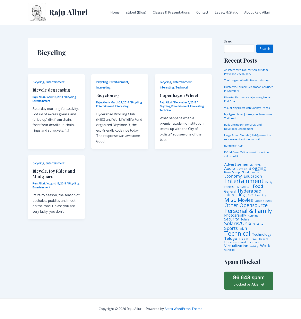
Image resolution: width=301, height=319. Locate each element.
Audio (229, 168)
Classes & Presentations (171, 12)
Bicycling (38, 82)
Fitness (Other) (243, 187)
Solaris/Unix (237, 223)
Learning (260, 195)
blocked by (249, 280)
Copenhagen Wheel (179, 95)
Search (228, 41)
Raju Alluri (68, 12)
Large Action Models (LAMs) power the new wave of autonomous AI (247, 137)
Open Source (263, 200)
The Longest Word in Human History (246, 80)
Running (253, 216)
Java (250, 195)
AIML (257, 165)
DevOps (255, 172)
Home (115, 12)
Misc (230, 200)
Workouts (229, 250)
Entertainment (55, 82)
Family (268, 182)
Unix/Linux (253, 242)
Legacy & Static (226, 12)
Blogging (257, 168)
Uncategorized (235, 242)
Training (243, 239)
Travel (253, 239)
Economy (233, 176)
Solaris (245, 219)
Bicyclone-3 (108, 95)
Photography (235, 215)
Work (265, 246)
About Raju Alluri (257, 12)
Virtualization (236, 246)
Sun (243, 228)
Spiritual (258, 224)
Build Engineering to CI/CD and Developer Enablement (243, 127)
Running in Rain (233, 145)
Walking (254, 246)
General (230, 191)
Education (253, 176)
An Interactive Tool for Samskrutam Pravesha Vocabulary (246, 72)
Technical (181, 87)
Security (231, 219)
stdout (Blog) (136, 12)
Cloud (245, 172)
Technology (261, 234)
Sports (231, 228)
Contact (202, 12)
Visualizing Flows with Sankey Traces (247, 108)
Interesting (103, 87)
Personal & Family (248, 210)
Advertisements (238, 164)
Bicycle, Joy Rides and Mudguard (54, 173)
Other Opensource (246, 205)
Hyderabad (249, 190)
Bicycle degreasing (51, 90)
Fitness (229, 186)
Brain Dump (232, 172)
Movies (245, 200)
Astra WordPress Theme (183, 308)
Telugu (230, 238)
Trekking (263, 239)
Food (258, 186)
